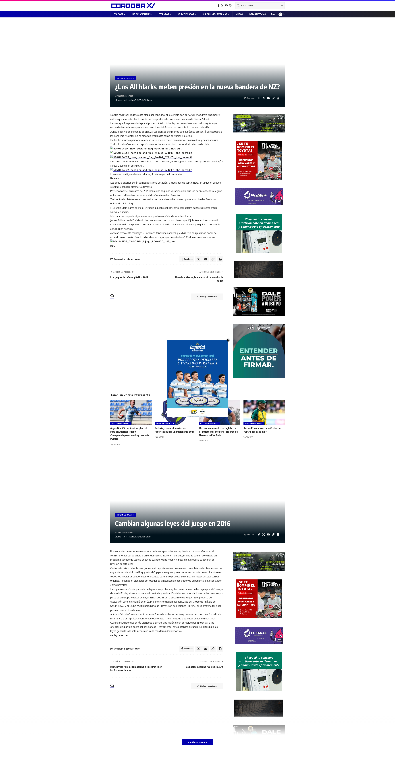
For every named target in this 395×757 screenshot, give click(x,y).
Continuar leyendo (197, 742)
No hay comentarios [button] (208, 296)
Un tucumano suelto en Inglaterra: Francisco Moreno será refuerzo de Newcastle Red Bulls (218, 432)
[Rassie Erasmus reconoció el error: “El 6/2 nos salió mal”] (264, 412)
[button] (272, 14)
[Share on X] (263, 98)
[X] (222, 5)
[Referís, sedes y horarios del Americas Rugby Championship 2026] (175, 412)
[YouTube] (226, 5)
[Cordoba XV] (132, 5)
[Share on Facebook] (259, 98)
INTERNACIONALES (125, 78)
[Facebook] (218, 5)
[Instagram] (230, 5)
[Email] (268, 98)
